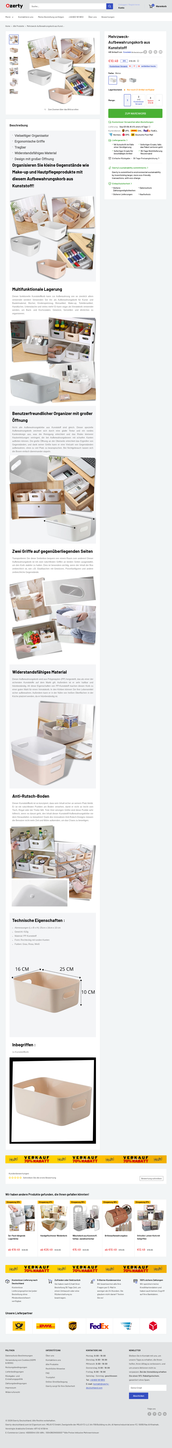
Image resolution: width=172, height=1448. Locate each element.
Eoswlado (127, 52)
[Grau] (132, 80)
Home (7, 26)
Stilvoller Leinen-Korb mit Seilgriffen (148, 1237)
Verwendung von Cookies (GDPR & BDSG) (20, 1361)
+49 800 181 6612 (76, 17)
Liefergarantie (119, 140)
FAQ (47, 1373)
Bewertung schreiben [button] (151, 1178)
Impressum (10, 1387)
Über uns (92, 17)
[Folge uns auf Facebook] (149, 1414)
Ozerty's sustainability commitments (129, 167)
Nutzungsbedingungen (16, 1367)
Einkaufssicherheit (121, 183)
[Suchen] (109, 6)
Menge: (111, 100)
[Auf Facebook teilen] (145, 52)
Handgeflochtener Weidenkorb (53, 1235)
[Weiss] (112, 80)
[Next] (166, 1228)
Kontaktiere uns (25, 17)
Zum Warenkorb (135, 113)
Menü (7, 17)
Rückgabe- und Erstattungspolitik (14, 1377)
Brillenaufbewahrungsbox (116, 1235)
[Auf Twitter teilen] (155, 52)
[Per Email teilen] (160, 52)
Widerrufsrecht (12, 1392)
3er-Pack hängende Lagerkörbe (16, 1237)
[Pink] (122, 80)
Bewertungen (107, 17)
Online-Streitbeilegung (56, 1381)
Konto (121, 7)
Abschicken (138, 1395)
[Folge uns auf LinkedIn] (165, 1414)
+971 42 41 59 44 (41, 1428)
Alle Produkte (18, 26)
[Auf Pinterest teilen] (150, 52)
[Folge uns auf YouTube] (160, 1414)
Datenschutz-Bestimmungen (19, 1355)
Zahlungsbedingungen (16, 1383)
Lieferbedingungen (14, 1371)
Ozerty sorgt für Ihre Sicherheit (60, 1386)
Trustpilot (50, 1377)
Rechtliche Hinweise (55, 1368)
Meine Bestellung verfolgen (51, 17)
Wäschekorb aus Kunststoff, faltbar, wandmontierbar (85, 1237)
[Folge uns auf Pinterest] (154, 1414)
